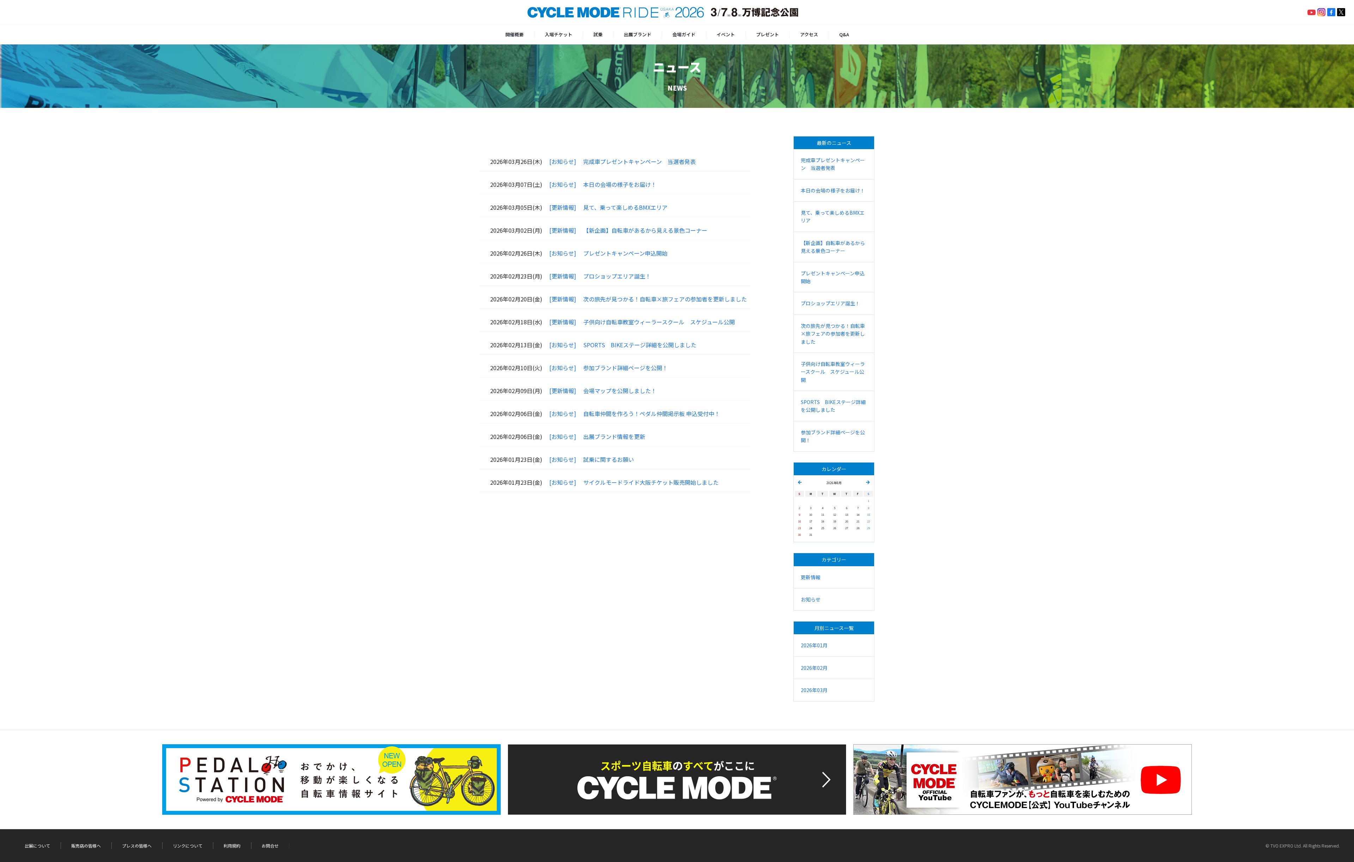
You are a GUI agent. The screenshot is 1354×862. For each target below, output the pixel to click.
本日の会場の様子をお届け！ (620, 184)
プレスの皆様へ (137, 845)
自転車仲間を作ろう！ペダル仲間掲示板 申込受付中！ (651, 413)
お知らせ (811, 599)
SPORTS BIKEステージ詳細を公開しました (639, 345)
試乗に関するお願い (608, 459)
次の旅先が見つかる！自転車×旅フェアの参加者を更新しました (665, 299)
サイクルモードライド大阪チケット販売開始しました (651, 482)
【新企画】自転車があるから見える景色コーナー (645, 230)
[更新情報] (562, 207)
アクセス (809, 34)
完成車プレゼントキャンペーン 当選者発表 (639, 161)
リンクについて (187, 845)
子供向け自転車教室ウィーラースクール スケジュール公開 (659, 322)
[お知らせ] (562, 161)
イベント (725, 34)
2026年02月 (814, 667)
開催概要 (514, 34)
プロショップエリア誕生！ (617, 276)
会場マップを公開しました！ (620, 390)
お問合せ (270, 845)
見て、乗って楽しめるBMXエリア (625, 207)
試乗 (598, 34)
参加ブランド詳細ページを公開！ (625, 367)
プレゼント (767, 34)
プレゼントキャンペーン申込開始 (625, 253)
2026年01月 (814, 645)
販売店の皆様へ (86, 845)
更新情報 (811, 577)
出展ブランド (637, 34)
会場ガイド (683, 34)
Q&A (844, 34)
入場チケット (558, 34)
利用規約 (232, 845)
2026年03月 (814, 689)
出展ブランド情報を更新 (614, 436)
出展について (37, 845)
